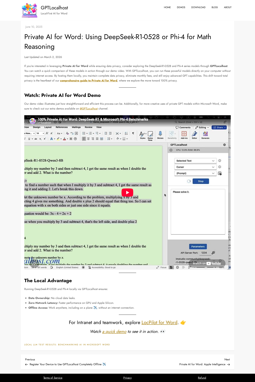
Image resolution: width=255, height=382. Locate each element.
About (228, 7)
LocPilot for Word (159, 322)
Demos (181, 7)
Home (167, 7)
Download (198, 7)
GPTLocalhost (54, 7)
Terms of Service (52, 378)
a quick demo (114, 331)
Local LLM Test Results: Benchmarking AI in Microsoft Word (67, 344)
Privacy (127, 378)
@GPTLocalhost (89, 109)
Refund (202, 378)
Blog (215, 7)
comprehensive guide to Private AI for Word (88, 81)
